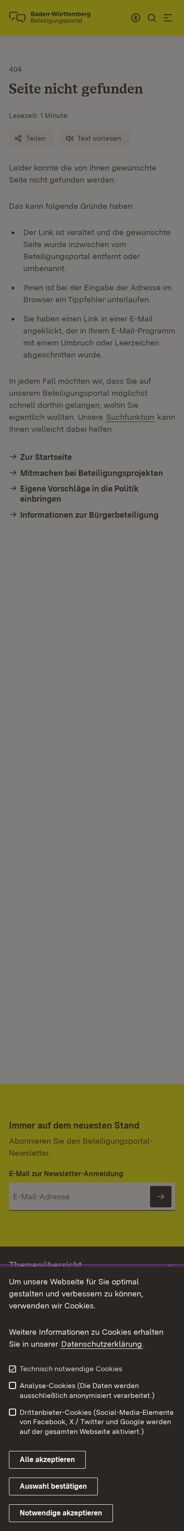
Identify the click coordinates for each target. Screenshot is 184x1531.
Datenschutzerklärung (101, 1343)
